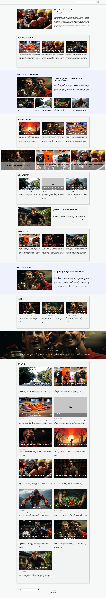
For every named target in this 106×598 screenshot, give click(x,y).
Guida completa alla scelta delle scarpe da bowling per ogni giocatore (29, 51)
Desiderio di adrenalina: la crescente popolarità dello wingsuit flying (76, 189)
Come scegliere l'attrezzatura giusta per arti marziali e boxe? (29, 244)
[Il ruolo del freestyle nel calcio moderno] (76, 47)
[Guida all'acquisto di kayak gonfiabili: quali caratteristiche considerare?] (43, 103)
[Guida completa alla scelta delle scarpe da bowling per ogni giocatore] (29, 47)
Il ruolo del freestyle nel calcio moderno (76, 51)
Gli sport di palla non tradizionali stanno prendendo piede (53, 51)
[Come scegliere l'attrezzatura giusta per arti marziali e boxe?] (29, 240)
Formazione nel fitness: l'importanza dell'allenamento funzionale (53, 165)
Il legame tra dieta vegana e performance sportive (53, 312)
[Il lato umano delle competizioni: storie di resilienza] (29, 128)
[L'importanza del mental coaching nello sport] (53, 240)
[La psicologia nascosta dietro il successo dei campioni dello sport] (34, 87)
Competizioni (20, 2)
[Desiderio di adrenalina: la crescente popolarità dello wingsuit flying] (80, 103)
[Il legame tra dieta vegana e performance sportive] (62, 103)
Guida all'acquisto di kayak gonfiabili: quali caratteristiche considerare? (29, 189)
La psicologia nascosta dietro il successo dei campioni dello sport (52, 132)
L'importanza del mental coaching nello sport (53, 244)
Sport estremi (28, 2)
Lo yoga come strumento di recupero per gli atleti (29, 312)
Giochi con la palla (9, 2)
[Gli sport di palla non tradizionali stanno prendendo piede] (34, 19)
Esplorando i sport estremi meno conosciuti (18, 165)
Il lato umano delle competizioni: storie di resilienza (29, 132)
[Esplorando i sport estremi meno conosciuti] (18, 160)
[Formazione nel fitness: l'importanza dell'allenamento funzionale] (53, 160)
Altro (44, 2)
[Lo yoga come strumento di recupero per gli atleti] (29, 308)
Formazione (37, 2)
